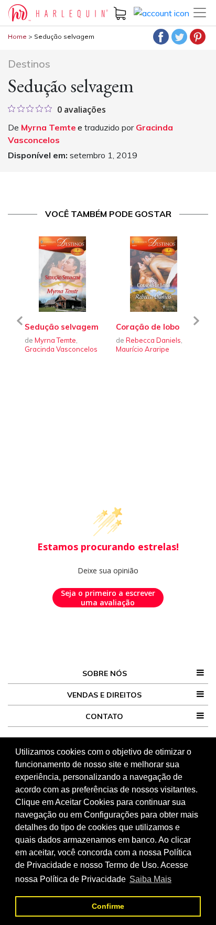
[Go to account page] (161, 12)
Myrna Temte (48, 127)
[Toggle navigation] (200, 12)
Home (17, 36)
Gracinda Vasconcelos (61, 349)
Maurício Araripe (142, 349)
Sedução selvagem (64, 36)
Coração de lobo (147, 327)
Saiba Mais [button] (150, 879)
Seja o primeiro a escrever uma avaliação (108, 597)
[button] (19, 327)
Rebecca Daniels (153, 340)
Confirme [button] (108, 906)
